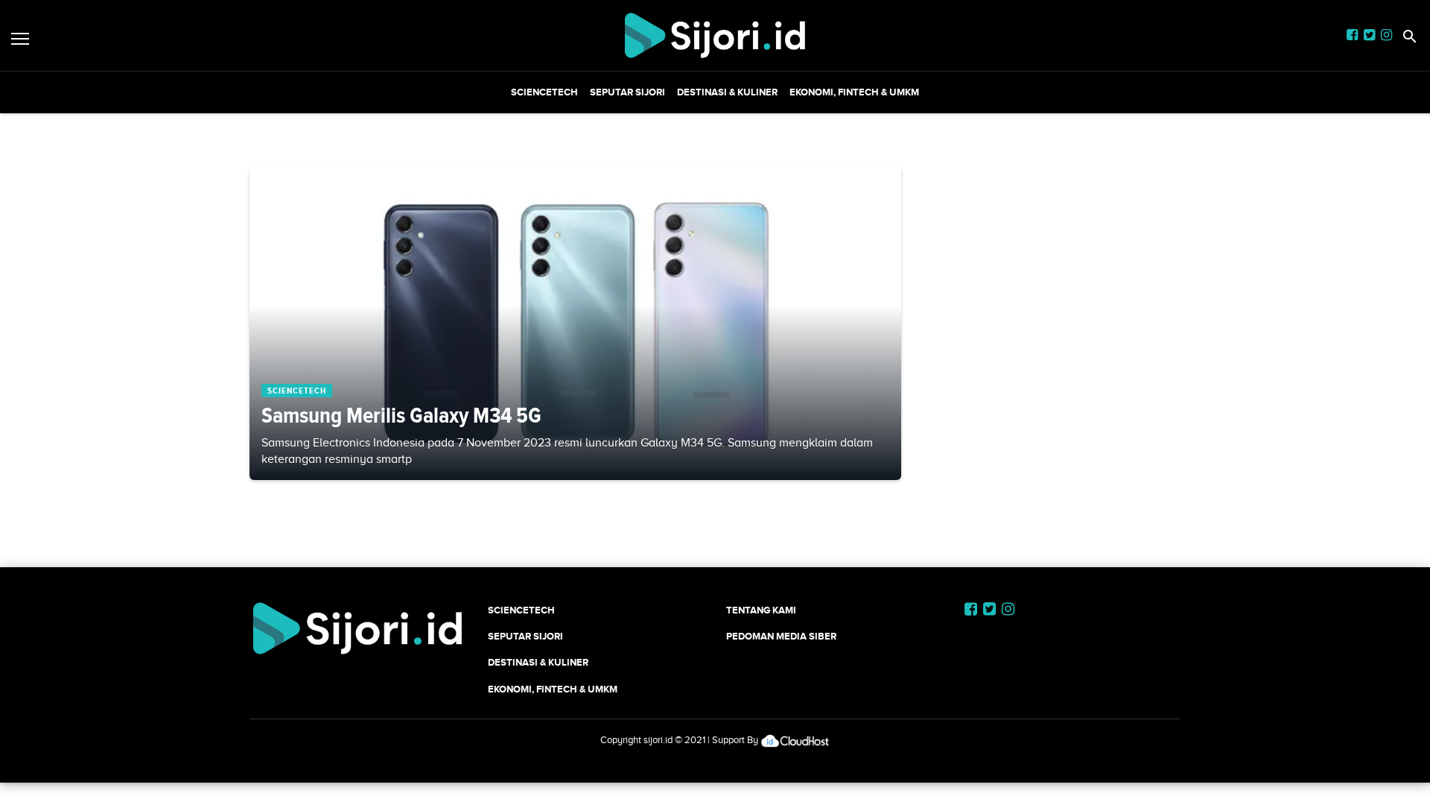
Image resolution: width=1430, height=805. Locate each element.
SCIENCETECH (544, 92)
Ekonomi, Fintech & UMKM (854, 92)
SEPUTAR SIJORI (627, 92)
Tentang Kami (761, 610)
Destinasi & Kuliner (727, 92)
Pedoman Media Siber (781, 636)
